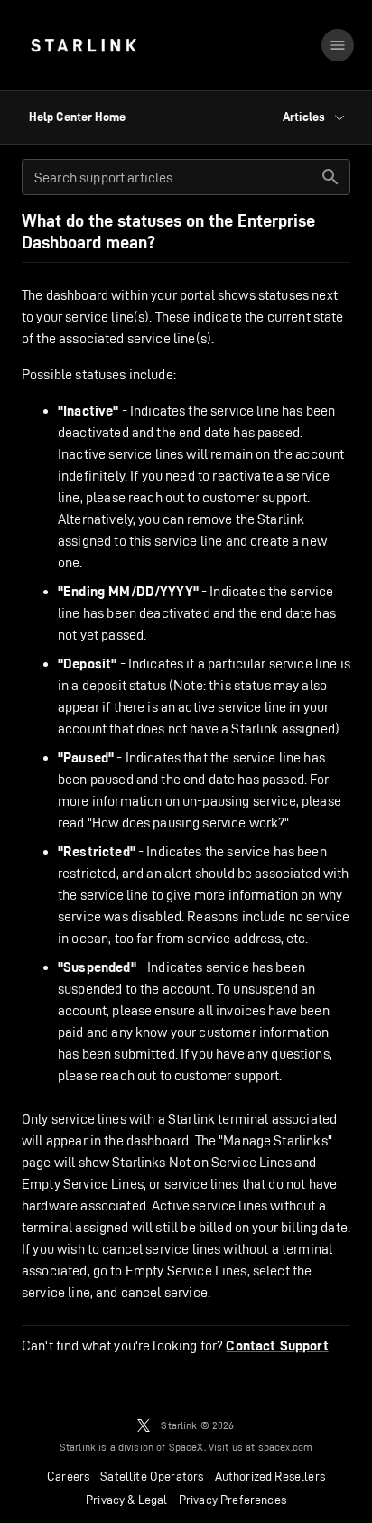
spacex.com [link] (285, 1447)
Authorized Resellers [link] (270, 1476)
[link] (83, 45)
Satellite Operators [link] (151, 1476)
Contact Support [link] (277, 1346)
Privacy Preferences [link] (232, 1499)
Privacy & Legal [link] (127, 1499)
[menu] (337, 45)
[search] (330, 177)
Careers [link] (68, 1476)
